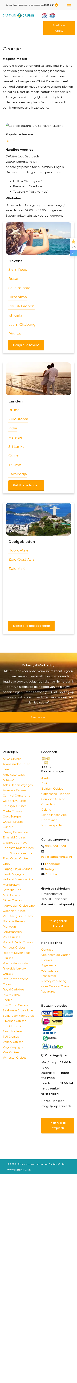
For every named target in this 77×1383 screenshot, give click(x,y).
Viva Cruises (11, 1047)
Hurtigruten (11, 880)
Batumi (11, 141)
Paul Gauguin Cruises (18, 911)
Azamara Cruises (14, 785)
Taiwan (14, 465)
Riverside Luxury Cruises (14, 966)
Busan (14, 278)
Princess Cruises (14, 942)
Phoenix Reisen (14, 916)
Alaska (45, 773)
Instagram (52, 864)
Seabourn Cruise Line (18, 1005)
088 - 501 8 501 (55, 841)
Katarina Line (12, 885)
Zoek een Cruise (59, 28)
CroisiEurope (12, 811)
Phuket (14, 334)
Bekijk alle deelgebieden (31, 625)
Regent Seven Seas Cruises (16, 950)
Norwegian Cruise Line (19, 900)
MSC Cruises (11, 890)
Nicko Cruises (12, 895)
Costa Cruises (12, 806)
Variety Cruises (13, 1037)
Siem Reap (17, 269)
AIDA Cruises (12, 754)
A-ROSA (8, 775)
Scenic (7, 995)
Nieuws (46, 955)
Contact (47, 944)
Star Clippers (12, 1021)
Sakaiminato (19, 288)
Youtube (51, 869)
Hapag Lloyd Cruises (17, 864)
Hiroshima (17, 297)
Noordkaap (49, 815)
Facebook (52, 859)
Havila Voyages (13, 869)
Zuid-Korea (18, 419)
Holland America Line (18, 874)
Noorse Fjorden (52, 820)
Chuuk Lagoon (21, 306)
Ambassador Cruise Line (16, 761)
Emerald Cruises (14, 832)
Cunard (8, 822)
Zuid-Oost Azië (21, 559)
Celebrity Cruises (14, 796)
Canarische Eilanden (55, 789)
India (12, 428)
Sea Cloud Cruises (15, 1000)
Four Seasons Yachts (17, 848)
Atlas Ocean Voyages (18, 780)
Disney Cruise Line (16, 827)
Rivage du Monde (15, 958)
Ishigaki (15, 315)
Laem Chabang (22, 324)
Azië (44, 778)
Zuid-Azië (16, 568)
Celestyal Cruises (14, 801)
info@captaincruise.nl (56, 852)
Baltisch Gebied (52, 783)
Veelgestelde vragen (55, 950)
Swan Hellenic (13, 1026)
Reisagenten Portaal (58, 918)
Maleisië (15, 437)
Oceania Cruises (14, 906)
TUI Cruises (11, 1032)
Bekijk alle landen (26, 485)
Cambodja (17, 474)
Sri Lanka (16, 446)
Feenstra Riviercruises (18, 843)
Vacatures (48, 986)
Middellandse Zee (54, 810)
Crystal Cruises (13, 817)
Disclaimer (48, 971)
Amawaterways (14, 769)
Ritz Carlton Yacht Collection (15, 976)
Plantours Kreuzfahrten (12, 924)
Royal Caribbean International (14, 987)
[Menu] (69, 4)
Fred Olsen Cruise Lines (15, 856)
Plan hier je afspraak (58, 1120)
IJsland (46, 804)
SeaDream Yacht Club (18, 1011)
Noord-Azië (18, 550)
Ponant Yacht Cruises (18, 937)
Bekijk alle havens (26, 345)
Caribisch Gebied (53, 794)
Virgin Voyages (13, 1042)
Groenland (48, 799)
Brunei (14, 410)
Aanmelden (38, 715)
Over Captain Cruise (55, 981)
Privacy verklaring (53, 976)
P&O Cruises (11, 932)
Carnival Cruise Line (16, 790)
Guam (14, 456)
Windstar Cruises (14, 1052)
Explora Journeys (15, 838)
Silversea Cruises (14, 1016)
